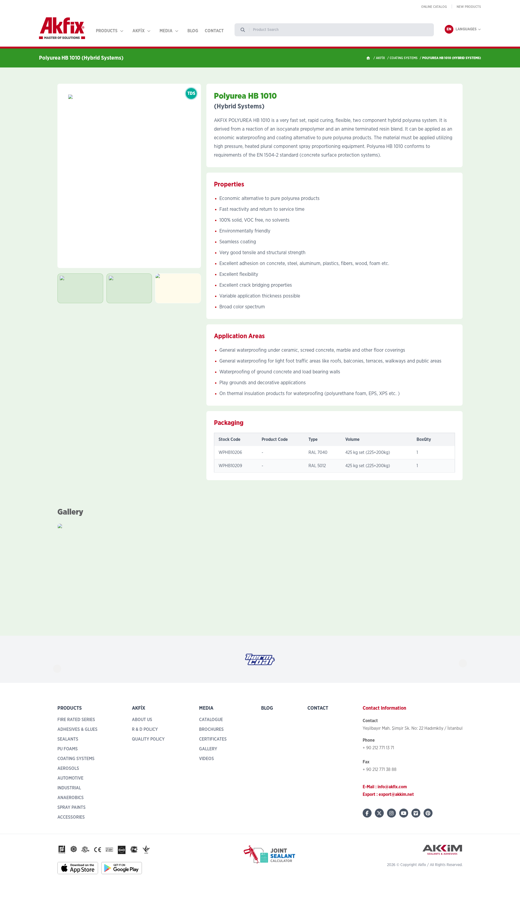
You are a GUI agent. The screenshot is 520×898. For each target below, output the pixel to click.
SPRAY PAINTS (71, 807)
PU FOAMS (67, 749)
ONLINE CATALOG (434, 6)
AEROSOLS (68, 768)
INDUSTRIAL (69, 788)
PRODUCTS (107, 31)
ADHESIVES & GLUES (77, 729)
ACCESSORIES (71, 817)
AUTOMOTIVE (70, 778)
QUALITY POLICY (148, 739)
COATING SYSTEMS (404, 58)
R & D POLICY (145, 729)
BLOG (192, 31)
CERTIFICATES (213, 739)
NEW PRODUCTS (469, 6)
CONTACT (214, 31)
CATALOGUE (211, 720)
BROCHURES (211, 729)
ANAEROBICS (70, 798)
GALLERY (208, 749)
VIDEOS (206, 759)
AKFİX (138, 31)
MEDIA (166, 31)
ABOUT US (142, 720)
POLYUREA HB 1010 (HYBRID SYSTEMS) (451, 58)
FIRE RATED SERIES (76, 720)
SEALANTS (67, 739)
